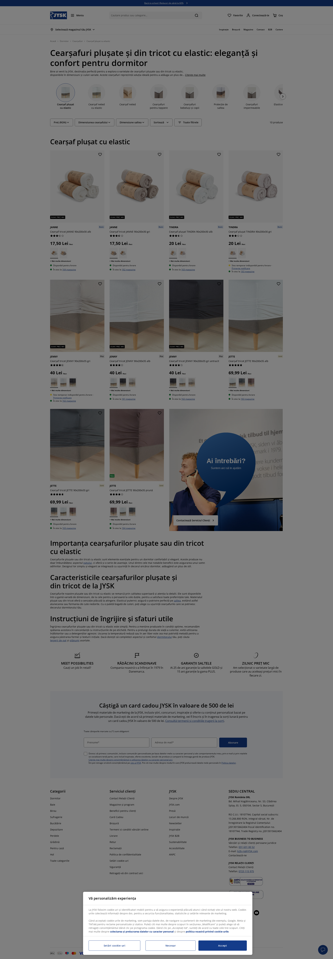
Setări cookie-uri (114, 945)
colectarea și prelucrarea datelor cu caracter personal (142, 931)
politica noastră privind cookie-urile (207, 931)
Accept (222, 945)
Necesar (170, 945)
